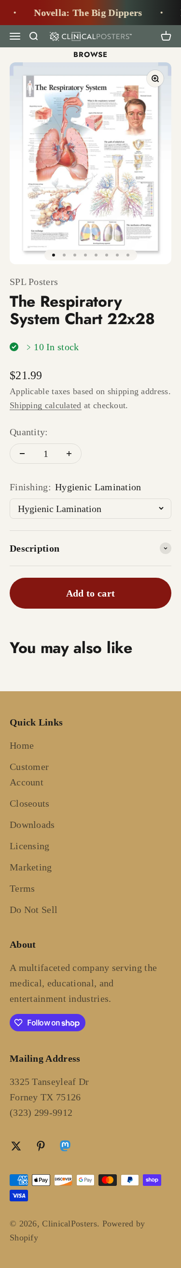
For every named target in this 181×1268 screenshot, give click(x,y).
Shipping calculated (46, 405)
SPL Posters (34, 281)
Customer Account (29, 774)
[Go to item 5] (96, 255)
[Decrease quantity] (22, 453)
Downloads (32, 824)
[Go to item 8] (127, 255)
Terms (22, 888)
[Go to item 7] (117, 255)
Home (22, 745)
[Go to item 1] (53, 255)
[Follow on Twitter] (16, 1146)
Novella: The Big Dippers (84, 12)
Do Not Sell (33, 909)
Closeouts (30, 803)
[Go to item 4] (85, 255)
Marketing (31, 867)
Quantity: (29, 432)
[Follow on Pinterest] (40, 1146)
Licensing (30, 846)
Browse (90, 54)
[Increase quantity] (69, 453)
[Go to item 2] (64, 255)
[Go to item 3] (74, 255)
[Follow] (65, 1147)
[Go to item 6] (106, 255)
